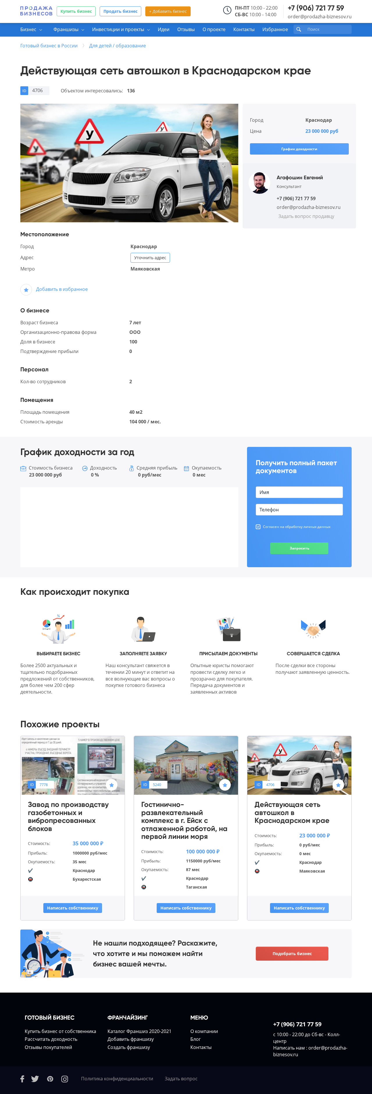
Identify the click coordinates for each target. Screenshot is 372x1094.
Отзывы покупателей (48, 1047)
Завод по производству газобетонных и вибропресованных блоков (68, 816)
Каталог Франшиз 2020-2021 (139, 1031)
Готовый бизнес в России (49, 45)
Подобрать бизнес (292, 953)
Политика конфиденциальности (117, 1078)
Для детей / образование (117, 45)
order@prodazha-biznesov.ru (320, 16)
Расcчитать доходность (51, 1039)
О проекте (214, 29)
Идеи (163, 29)
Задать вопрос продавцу (306, 216)
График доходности (299, 148)
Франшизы (65, 29)
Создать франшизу (129, 1047)
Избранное (275, 29)
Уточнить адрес (150, 257)
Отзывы (186, 29)
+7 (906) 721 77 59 (316, 7)
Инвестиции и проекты (118, 29)
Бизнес (28, 29)
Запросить (299, 548)
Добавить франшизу (131, 1039)
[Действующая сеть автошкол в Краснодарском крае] (299, 765)
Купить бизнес (76, 11)
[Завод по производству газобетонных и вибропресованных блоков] (73, 765)
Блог (195, 1039)
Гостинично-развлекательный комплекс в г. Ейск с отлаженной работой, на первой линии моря (184, 821)
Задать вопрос (181, 1078)
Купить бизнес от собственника (60, 1031)
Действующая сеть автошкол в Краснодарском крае (292, 813)
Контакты (244, 29)
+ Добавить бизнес (168, 11)
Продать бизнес (120, 11)
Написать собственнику (72, 908)
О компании (204, 1031)
